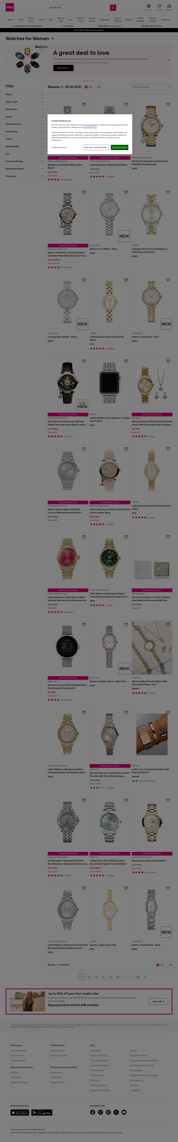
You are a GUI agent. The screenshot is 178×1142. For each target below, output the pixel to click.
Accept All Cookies (119, 147)
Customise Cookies (58, 147)
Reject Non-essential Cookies (96, 147)
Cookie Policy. (90, 127)
